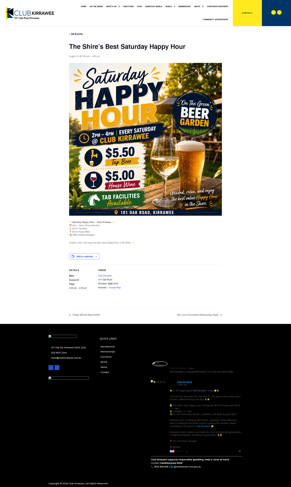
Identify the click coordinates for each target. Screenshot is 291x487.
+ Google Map (114, 287)
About (197, 6)
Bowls (169, 6)
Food (139, 6)
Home (83, 6)
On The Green (96, 6)
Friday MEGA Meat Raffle (86, 314)
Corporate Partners (217, 6)
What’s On (111, 6)
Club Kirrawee (105, 275)
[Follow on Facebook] (273, 12)
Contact (247, 13)
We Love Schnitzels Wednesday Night (198, 314)
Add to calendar (85, 256)
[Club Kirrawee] (159, 363)
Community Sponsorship (215, 19)
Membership (184, 6)
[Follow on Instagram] (279, 12)
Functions (128, 6)
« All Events (76, 34)
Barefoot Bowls (153, 6)
